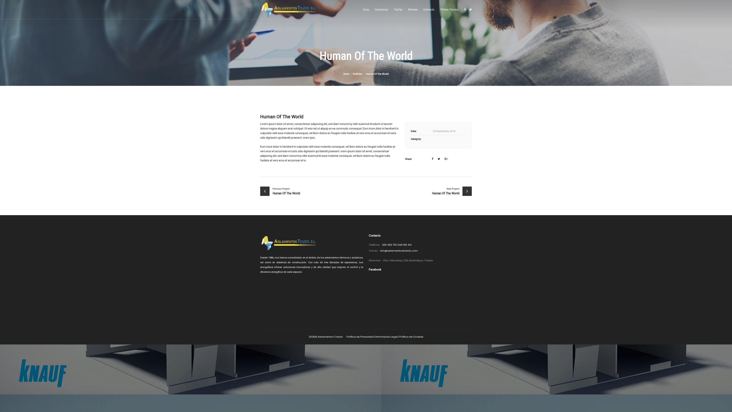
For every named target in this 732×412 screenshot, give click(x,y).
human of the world (286, 193)
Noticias (413, 9)
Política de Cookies (411, 337)
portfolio (357, 73)
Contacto (428, 9)
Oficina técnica (449, 9)
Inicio (366, 9)
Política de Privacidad (360, 337)
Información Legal (386, 337)
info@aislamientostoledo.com (399, 251)
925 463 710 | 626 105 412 (397, 245)
